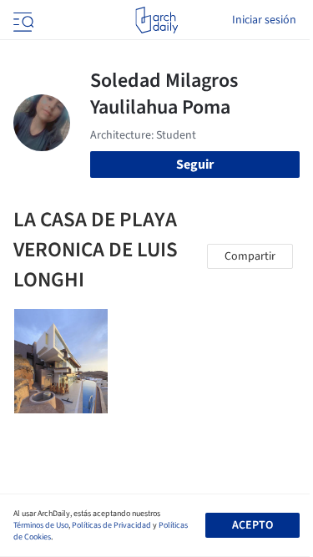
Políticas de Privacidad (111, 525)
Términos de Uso (40, 525)
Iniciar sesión (264, 20)
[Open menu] (21, 20)
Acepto (252, 525)
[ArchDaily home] (156, 20)
